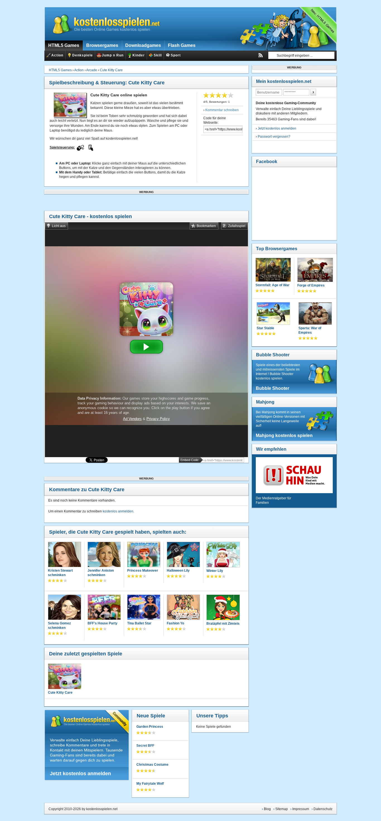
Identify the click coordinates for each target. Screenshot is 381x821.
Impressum (300, 809)
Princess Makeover (142, 570)
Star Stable (265, 328)
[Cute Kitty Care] (64, 676)
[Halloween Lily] (183, 555)
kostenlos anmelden (118, 511)
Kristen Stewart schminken (60, 573)
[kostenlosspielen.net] (102, 23)
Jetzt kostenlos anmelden (80, 773)
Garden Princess (149, 727)
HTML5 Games (60, 70)
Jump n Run (113, 55)
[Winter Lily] (223, 555)
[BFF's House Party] (104, 608)
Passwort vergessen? (274, 137)
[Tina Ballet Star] (143, 608)
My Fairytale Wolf (150, 784)
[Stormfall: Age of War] (273, 270)
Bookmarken (206, 226)
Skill (158, 55)
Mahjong (265, 402)
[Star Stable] (273, 314)
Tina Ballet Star (139, 623)
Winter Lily (214, 571)
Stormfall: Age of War (272, 285)
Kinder (138, 55)
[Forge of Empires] (315, 270)
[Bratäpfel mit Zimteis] (223, 608)
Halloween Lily (178, 570)
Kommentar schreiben (222, 110)
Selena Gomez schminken (59, 625)
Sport (176, 55)
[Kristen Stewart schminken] (64, 555)
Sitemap (281, 809)
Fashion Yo (175, 623)
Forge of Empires (311, 285)
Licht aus (59, 226)
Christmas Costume (152, 765)
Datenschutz (323, 809)
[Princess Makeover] (143, 555)
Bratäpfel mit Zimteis (223, 624)
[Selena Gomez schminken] (64, 608)
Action (57, 55)
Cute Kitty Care (111, 70)
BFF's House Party (102, 623)
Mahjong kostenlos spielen (284, 435)
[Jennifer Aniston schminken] (104, 555)
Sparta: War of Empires (309, 330)
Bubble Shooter (273, 354)
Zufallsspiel (236, 226)
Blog (267, 809)
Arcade (91, 70)
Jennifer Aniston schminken (101, 573)
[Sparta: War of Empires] (315, 314)
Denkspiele (82, 55)
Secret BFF (145, 746)
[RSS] (260, 55)
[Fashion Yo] (183, 608)
